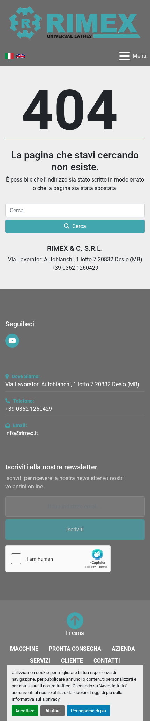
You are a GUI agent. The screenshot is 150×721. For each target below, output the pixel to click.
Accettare (25, 710)
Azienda (123, 648)
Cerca (79, 226)
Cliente (72, 660)
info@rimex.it (21, 433)
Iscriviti (75, 529)
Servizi (40, 660)
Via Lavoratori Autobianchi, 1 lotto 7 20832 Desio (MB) (72, 384)
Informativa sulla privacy (35, 699)
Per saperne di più (88, 710)
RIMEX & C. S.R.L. (75, 248)
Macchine (24, 648)
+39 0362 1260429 (28, 408)
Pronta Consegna (75, 648)
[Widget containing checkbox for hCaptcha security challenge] (58, 558)
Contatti (106, 660)
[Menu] (124, 56)
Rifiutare (52, 710)
